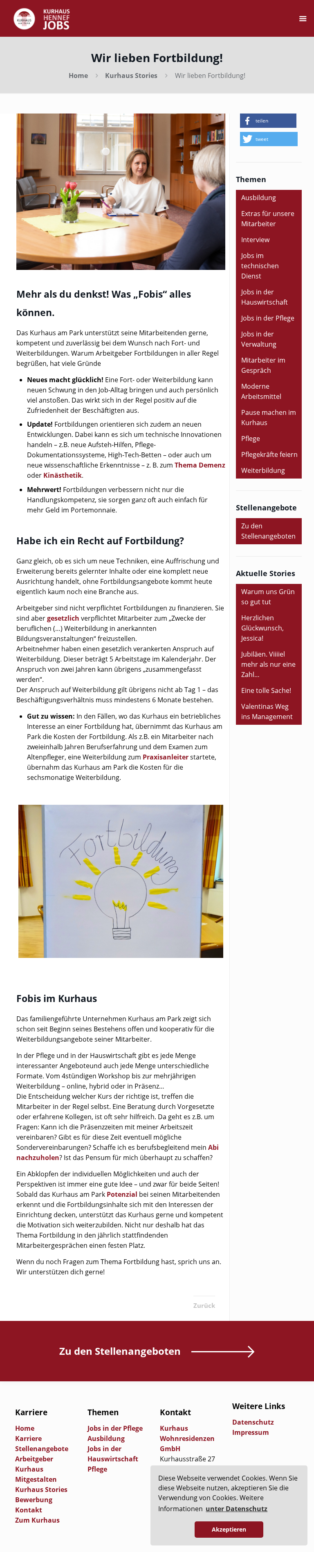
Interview (255, 239)
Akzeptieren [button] (229, 1529)
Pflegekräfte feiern (269, 454)
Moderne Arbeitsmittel (261, 391)
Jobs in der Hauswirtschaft (264, 297)
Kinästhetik (62, 475)
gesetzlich (63, 618)
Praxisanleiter (165, 757)
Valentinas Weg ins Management (267, 711)
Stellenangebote (41, 1448)
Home (78, 75)
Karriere (28, 1438)
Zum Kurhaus (37, 1520)
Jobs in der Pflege (267, 318)
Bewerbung (33, 1499)
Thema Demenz (200, 465)
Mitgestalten (36, 1479)
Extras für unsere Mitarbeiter (267, 218)
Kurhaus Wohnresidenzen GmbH (187, 1438)
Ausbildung (258, 197)
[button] (268, 121)
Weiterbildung (263, 470)
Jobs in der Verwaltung (258, 339)
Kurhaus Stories (131, 75)
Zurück (204, 1305)
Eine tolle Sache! (266, 690)
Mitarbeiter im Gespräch (263, 365)
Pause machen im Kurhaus (268, 417)
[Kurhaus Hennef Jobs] (41, 18)
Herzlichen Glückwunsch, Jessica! (262, 628)
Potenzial (122, 1194)
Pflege (250, 438)
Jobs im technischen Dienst (260, 266)
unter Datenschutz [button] (236, 1508)
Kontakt (28, 1509)
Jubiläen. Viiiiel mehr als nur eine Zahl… (268, 664)
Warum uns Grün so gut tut (268, 596)
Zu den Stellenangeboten (268, 531)
